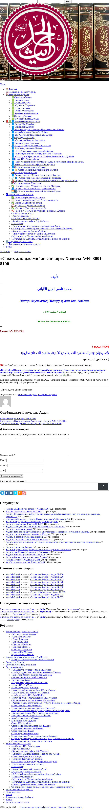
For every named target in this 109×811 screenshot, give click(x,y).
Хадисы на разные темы (17, 802)
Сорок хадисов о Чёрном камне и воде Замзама (34, 736)
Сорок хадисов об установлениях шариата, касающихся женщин (42, 738)
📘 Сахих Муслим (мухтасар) (25, 143)
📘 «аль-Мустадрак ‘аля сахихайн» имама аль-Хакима (37, 129)
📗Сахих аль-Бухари (21, 97)
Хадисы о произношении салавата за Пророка (28, 534)
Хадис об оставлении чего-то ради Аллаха (26, 557)
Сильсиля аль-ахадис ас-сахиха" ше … (18, 609)
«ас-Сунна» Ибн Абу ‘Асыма (25, 218)
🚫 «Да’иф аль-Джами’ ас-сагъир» (28, 205)
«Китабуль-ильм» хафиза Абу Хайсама (30, 221)
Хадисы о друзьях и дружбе (19, 529)
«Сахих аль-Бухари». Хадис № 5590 (23, 511)
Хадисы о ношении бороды (19, 547)
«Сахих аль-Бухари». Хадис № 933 (46, 597)
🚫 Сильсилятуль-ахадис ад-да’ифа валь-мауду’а (34, 200)
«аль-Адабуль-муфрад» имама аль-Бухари (31, 670)
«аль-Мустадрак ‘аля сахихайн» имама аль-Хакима (36, 672)
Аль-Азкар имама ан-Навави (25, 718)
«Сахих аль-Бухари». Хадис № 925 (46, 579)
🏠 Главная (11, 89)
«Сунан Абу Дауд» (20, 642)
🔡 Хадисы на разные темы (19, 241)
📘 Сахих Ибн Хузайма (22, 124)
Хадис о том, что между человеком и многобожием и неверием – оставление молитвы (47, 532)
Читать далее (73, 609)
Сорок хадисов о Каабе (22, 731)
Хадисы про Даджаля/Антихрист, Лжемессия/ (28, 552)
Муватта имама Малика (22, 654)
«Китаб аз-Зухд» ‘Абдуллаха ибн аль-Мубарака (34, 698)
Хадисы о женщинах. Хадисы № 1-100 (24, 524)
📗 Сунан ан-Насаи (21, 108)
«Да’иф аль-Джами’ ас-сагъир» (26, 771)
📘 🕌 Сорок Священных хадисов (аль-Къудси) (34, 170)
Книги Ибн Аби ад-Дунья (23, 720)
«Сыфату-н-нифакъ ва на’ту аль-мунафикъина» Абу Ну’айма (40, 710)
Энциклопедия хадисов (11, 79)
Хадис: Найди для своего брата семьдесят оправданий (32, 521)
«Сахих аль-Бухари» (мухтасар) (26, 705)
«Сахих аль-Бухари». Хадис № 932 (46, 594)
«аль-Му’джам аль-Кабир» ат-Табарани (30, 692)
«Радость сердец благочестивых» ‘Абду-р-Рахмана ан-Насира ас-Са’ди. (45, 703)
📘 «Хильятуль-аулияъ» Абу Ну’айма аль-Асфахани (36, 153)
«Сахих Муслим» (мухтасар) (25, 687)
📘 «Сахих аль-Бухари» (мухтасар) (28, 140)
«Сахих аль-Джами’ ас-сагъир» (26, 756)
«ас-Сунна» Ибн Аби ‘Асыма (25, 746)
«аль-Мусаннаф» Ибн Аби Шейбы (28, 695)
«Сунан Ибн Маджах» (22, 652)
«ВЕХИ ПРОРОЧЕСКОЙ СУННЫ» (29, 677)
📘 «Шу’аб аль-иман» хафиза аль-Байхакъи (32, 151)
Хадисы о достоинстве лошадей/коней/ (24, 537)
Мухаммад (45, 611)
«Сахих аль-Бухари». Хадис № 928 (46, 582)
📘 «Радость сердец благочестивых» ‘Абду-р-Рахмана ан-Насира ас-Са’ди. (47, 162)
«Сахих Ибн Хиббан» (22, 685)
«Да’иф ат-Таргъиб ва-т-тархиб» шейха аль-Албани (36, 774)
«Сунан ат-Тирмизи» (21, 649)
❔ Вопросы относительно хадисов (23, 244)
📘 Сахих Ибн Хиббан (22, 127)
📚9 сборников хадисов (17, 94)
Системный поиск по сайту (13, 481)
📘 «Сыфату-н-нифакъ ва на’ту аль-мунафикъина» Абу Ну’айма (42, 156)
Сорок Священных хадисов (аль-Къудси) (31, 726)
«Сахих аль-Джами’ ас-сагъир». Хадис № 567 (28, 509)
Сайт (2, 470)
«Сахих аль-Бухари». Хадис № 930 (46, 587)
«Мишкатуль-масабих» (22, 213)
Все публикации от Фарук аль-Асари (18, 418)
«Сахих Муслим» (19, 639)
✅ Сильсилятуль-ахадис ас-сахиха (28, 197)
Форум (9, 247)
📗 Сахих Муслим (20, 100)
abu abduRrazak (13, 574)
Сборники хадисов (47, 394)
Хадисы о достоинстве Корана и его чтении (27, 539)
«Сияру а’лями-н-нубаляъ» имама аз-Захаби (32, 659)
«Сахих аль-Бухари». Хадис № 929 (46, 584)
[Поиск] (103, 486)
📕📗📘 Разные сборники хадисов (23, 121)
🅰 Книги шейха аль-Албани (19, 194)
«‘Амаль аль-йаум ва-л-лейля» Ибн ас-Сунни (33, 690)
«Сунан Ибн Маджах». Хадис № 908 (47, 592)
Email (3, 465)
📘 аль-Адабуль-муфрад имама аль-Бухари (32, 135)
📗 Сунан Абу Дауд (20, 102)
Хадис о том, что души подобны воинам (25, 554)
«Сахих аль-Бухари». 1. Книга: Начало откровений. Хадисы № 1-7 (38, 519)
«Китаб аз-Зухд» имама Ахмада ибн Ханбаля (33, 700)
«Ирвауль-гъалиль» (20, 216)
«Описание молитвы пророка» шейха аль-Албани (35, 226)
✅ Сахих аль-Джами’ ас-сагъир (26, 203)
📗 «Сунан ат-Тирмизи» (23, 105)
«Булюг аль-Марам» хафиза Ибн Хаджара (31, 675)
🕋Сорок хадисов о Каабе (24, 172)
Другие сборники (14, 667)
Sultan (43, 609)
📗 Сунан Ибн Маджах (22, 110)
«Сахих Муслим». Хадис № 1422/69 (23, 560)
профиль (62, 807)
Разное (9, 794)
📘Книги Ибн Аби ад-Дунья (25, 159)
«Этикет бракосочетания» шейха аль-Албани (33, 234)
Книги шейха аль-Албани (18, 743)
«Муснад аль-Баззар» (21, 680)
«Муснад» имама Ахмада (23, 634)
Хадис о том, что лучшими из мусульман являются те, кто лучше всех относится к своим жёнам (52, 542)
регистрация (50, 807)
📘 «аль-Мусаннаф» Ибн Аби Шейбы (29, 132)
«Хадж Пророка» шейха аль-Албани (29, 769)
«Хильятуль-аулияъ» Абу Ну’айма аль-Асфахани (34, 713)
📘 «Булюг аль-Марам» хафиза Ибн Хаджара (33, 164)
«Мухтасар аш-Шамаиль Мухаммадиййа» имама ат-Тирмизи (40, 239)
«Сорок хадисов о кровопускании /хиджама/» (33, 708)
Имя (3, 460)
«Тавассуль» (17, 223)
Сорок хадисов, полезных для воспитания (31, 741)
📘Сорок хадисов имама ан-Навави (28, 167)
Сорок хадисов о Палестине (24, 733)
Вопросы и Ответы (15, 662)
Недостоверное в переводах (19, 789)
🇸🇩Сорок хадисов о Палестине (26, 183)
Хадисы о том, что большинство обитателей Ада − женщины (35, 526)
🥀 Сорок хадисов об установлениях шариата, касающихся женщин (44, 180)
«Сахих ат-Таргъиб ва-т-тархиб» (27, 759)
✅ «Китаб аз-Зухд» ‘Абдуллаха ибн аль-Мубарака (35, 186)
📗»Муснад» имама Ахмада (25, 119)
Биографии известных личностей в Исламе (27, 657)
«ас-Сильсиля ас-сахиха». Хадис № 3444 (25, 562)
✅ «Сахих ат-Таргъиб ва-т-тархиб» (28, 208)
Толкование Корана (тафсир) (19, 797)
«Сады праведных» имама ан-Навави (29, 682)
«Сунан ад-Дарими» (21, 644)
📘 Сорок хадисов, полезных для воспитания (33, 188)
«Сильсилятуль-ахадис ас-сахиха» (27, 764)
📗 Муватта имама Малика (24, 113)
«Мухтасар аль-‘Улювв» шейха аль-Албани (32, 236)
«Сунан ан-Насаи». (20, 647)
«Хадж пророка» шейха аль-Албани (28, 231)
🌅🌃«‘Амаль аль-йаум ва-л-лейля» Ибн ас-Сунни (36, 191)
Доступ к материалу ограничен (21, 664)
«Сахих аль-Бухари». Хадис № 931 (46, 589)
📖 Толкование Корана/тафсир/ (21, 92)
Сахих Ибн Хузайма (21, 723)
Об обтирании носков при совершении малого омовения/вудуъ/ (42, 228)
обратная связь (75, 807)
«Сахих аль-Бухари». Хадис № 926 (46, 574)
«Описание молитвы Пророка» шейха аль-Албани (35, 754)
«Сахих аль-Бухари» (21, 636)
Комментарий (7, 455)
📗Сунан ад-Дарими (21, 116)
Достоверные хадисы (27, 394)
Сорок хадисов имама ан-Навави (27, 728)
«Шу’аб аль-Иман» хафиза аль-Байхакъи (31, 715)
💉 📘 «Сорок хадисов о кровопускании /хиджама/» (36, 178)
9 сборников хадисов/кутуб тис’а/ (22, 631)
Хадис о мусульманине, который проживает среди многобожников (38, 549)
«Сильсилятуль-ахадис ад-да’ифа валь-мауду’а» (34, 761)
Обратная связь (13, 792)
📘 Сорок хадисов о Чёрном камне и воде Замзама (35, 175)
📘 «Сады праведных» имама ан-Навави (31, 145)
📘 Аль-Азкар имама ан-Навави (27, 148)
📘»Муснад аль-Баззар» (22, 137)
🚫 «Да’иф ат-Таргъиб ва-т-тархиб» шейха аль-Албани (38, 211)
